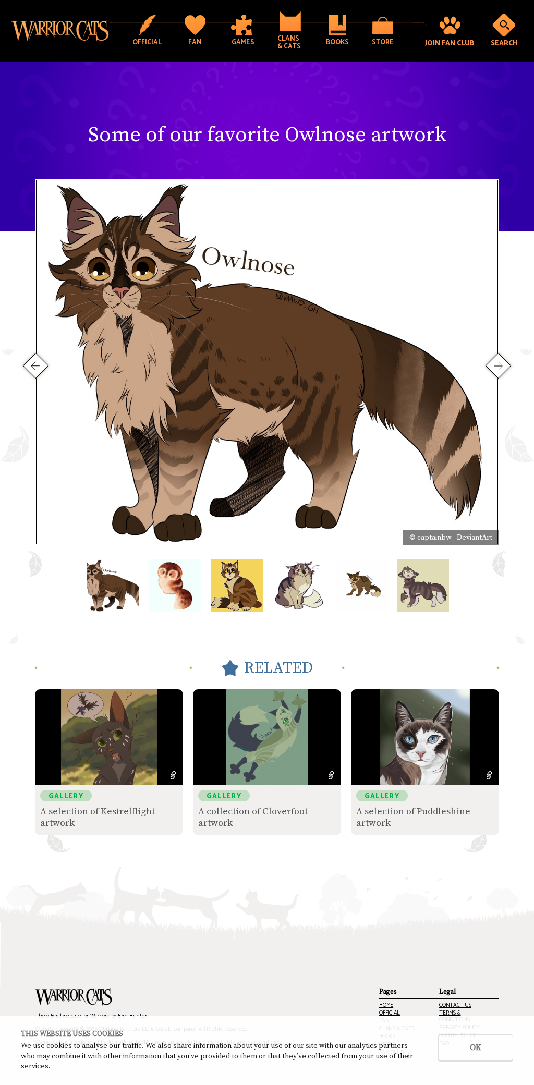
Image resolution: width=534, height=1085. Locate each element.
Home (386, 1005)
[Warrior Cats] (73, 997)
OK (475, 1047)
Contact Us (455, 1005)
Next (498, 365)
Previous (35, 365)
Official (389, 1013)
